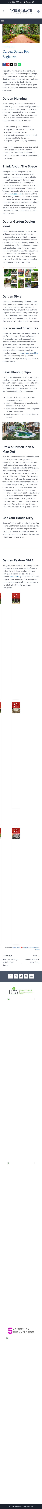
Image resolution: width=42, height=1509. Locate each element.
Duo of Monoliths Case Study (32, 959)
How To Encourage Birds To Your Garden (10, 960)
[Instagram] (26, 976)
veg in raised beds (13, 194)
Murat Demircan (34, 947)
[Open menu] (2, 21)
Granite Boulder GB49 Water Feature (16, 744)
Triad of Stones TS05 (16, 626)
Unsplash (26, 947)
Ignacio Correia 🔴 (17, 947)
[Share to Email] (15, 64)
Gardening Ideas (8, 47)
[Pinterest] (31, 976)
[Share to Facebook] (4, 64)
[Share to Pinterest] (7, 64)
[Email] (16, 976)
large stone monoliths (29, 353)
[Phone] (10, 976)
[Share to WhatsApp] (19, 64)
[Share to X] (11, 64)
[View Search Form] (38, 21)
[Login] (3, 11)
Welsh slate (14, 576)
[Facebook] (21, 976)
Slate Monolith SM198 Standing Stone (16, 874)
